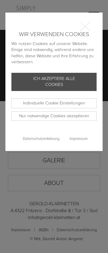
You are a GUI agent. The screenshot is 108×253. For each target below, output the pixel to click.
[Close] (87, 26)
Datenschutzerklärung (41, 138)
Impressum (79, 138)
